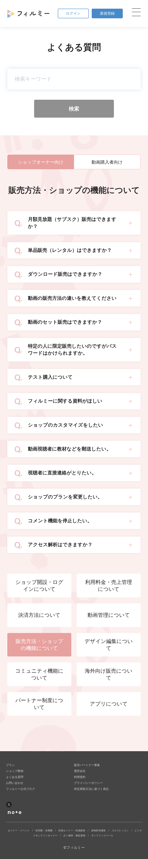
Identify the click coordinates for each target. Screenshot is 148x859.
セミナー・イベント (19, 830)
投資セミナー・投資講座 (71, 830)
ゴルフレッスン (120, 830)
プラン (10, 765)
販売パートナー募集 (87, 765)
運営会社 (80, 771)
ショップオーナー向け (41, 162)
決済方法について (39, 615)
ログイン (73, 13)
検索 (74, 109)
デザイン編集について (109, 644)
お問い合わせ (14, 782)
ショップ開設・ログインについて (39, 585)
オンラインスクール (102, 835)
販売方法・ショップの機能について (39, 644)
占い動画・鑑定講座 (74, 835)
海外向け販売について (108, 674)
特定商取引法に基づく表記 (91, 788)
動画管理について (108, 615)
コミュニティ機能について (39, 674)
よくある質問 (14, 777)
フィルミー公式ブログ (20, 788)
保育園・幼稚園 (44, 830)
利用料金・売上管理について (108, 585)
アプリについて (109, 704)
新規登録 (107, 13)
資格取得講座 (98, 830)
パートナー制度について (39, 703)
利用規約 (80, 777)
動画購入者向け (107, 162)
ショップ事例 (14, 771)
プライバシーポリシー (88, 782)
